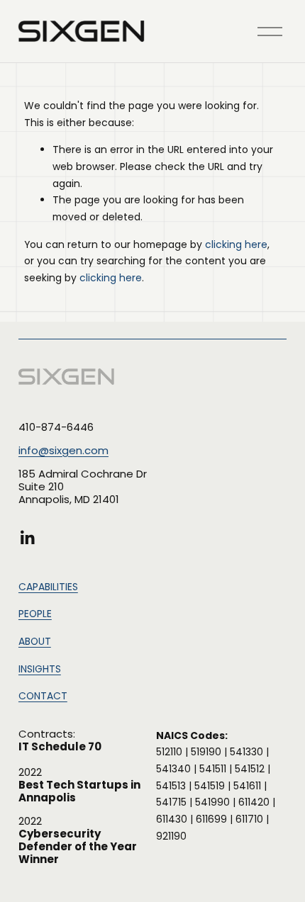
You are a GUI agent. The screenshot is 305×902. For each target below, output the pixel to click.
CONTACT (42, 696)
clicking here (236, 244)
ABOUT (34, 641)
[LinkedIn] (26, 537)
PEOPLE (35, 614)
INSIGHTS (39, 669)
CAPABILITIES (48, 587)
